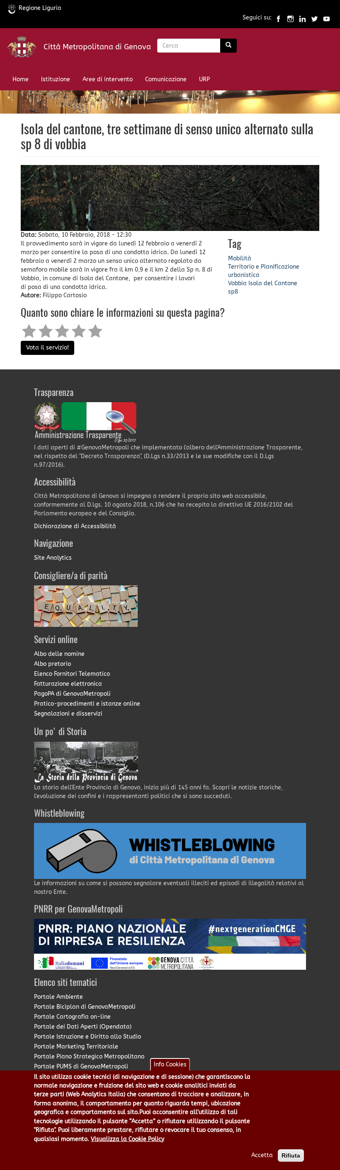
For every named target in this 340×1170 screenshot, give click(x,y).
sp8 (233, 291)
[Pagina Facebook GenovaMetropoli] (278, 18)
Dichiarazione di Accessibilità (75, 526)
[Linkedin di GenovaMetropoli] (302, 18)
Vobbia (237, 283)
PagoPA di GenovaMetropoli (72, 693)
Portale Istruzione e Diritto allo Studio (87, 1036)
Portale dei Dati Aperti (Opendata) (82, 1026)
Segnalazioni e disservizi (68, 713)
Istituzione (55, 79)
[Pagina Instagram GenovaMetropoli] (290, 18)
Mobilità (239, 258)
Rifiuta (291, 1155)
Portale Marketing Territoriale (76, 1046)
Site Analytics (53, 557)
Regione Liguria (40, 8)
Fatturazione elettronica (68, 683)
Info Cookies (170, 1064)
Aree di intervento (108, 79)
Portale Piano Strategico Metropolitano (89, 1056)
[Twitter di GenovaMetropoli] (314, 18)
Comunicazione (166, 79)
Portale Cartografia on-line (72, 1016)
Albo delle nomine (59, 654)
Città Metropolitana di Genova (97, 46)
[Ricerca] (228, 46)
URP (204, 79)
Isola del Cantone (272, 283)
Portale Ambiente (58, 996)
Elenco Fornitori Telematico (72, 673)
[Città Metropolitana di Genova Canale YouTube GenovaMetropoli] (326, 18)
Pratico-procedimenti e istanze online (87, 703)
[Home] (25, 49)
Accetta (262, 1155)
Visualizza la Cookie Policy (127, 1139)
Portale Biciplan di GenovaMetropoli (85, 1006)
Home (20, 79)
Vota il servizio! (47, 347)
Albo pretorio (52, 664)
